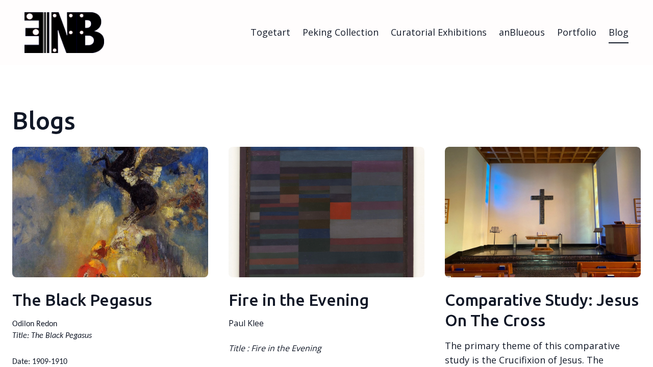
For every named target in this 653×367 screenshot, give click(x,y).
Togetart (270, 32)
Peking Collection (341, 32)
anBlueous (522, 32)
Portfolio (576, 32)
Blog (619, 32)
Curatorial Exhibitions (439, 32)
